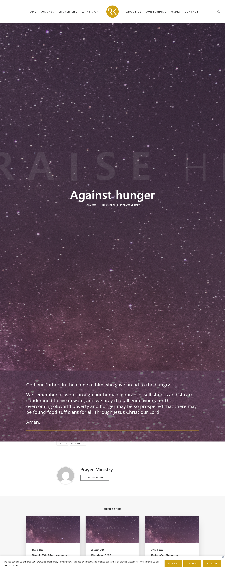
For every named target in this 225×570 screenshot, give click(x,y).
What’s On (90, 11)
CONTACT (192, 11)
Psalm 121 (101, 555)
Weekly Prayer (77, 444)
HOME (32, 11)
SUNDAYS (47, 11)
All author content (94, 478)
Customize (172, 563)
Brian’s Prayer (164, 555)
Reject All (192, 563)
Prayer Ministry (131, 205)
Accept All (212, 563)
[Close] (223, 557)
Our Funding (156, 11)
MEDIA (175, 11)
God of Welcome (49, 555)
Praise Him (109, 205)
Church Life (68, 11)
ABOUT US (134, 11)
